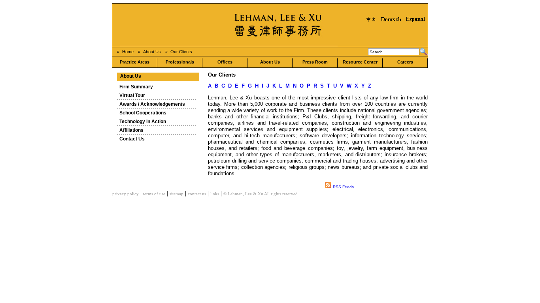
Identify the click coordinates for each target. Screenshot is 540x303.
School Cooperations (142, 113)
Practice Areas (134, 62)
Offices (224, 62)
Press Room (315, 62)
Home (128, 51)
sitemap (176, 194)
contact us (197, 194)
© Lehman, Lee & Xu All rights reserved (260, 194)
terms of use (154, 194)
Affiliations (131, 130)
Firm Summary (136, 87)
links (214, 194)
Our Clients (181, 51)
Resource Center (360, 62)
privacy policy (125, 194)
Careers (405, 62)
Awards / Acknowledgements (152, 104)
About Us (152, 51)
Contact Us (132, 139)
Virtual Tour (132, 95)
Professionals (180, 62)
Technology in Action (142, 121)
